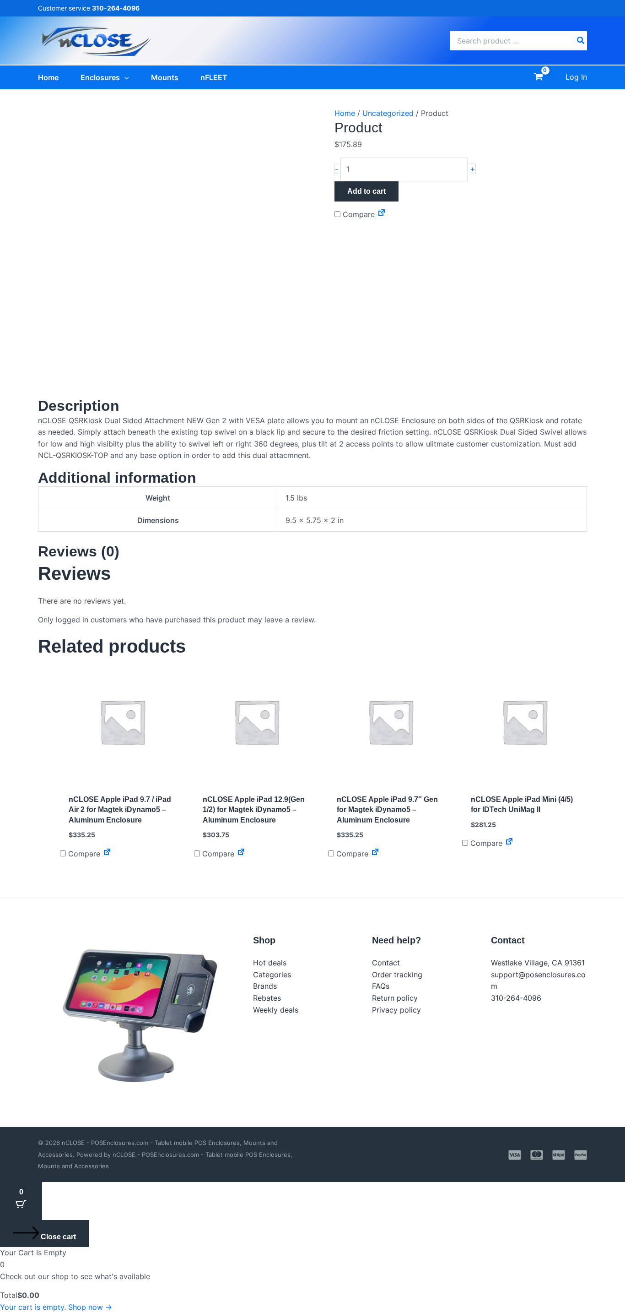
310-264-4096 (516, 997)
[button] (124, 77)
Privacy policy (396, 1009)
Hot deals (269, 962)
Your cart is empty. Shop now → (56, 1307)
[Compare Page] (381, 214)
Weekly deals (275, 1009)
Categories (272, 974)
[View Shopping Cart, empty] (538, 78)
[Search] (581, 40)
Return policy (395, 997)
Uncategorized (388, 113)
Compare (357, 214)
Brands (265, 986)
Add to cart (366, 191)
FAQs (380, 986)
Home (344, 113)
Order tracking (397, 974)
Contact (386, 962)
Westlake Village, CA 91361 (538, 962)
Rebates (267, 997)
